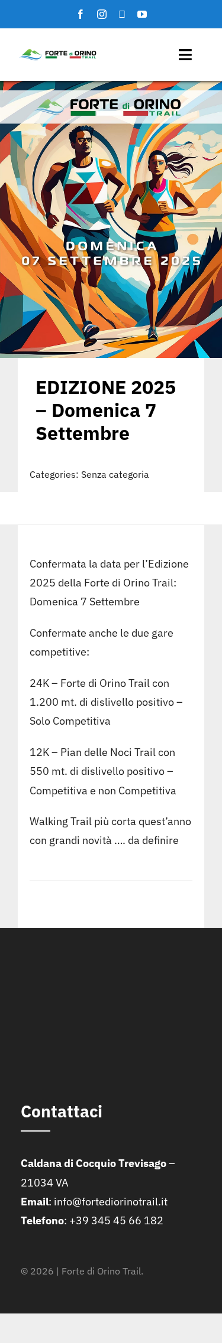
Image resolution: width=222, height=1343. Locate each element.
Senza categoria (115, 474)
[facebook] (80, 14)
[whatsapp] (122, 14)
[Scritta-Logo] (62, 53)
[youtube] (142, 14)
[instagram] (102, 14)
